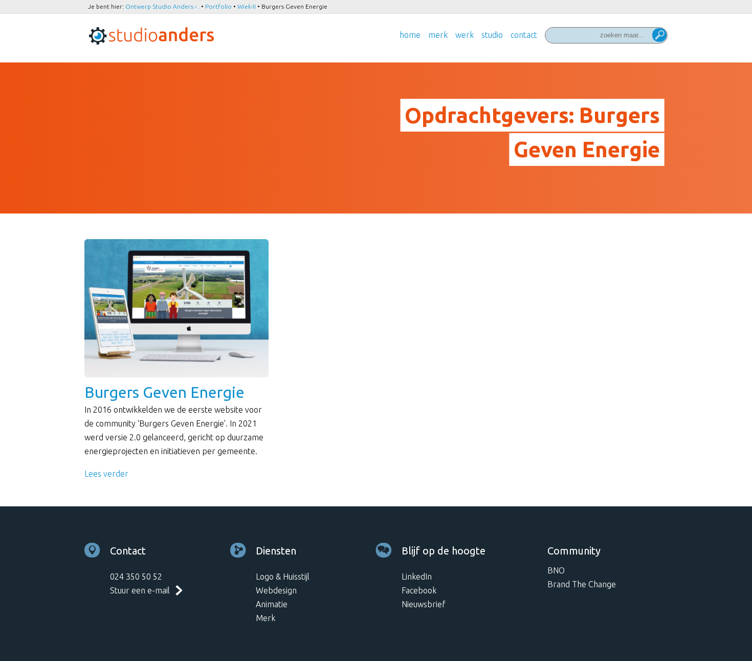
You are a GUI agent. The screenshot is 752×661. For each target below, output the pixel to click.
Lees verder (106, 473)
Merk (438, 34)
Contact (524, 34)
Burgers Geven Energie (164, 392)
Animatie (271, 604)
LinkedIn (417, 576)
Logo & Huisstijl (282, 576)
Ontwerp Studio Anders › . (162, 6)
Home (410, 34)
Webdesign (276, 590)
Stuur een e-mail (140, 590)
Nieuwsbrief (424, 604)
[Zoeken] (659, 36)
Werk (464, 34)
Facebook (419, 590)
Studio (492, 34)
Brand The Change (581, 584)
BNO (556, 570)
